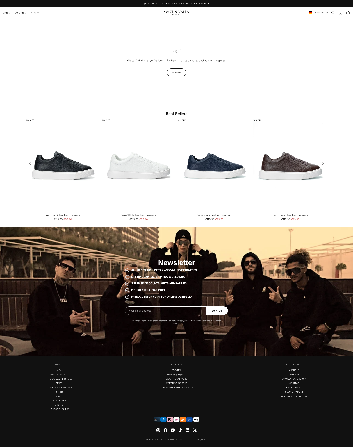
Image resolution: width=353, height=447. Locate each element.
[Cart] (348, 13)
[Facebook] (165, 430)
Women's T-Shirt (176, 374)
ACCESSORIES (59, 400)
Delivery (294, 374)
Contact (294, 383)
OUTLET (35, 13)
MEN (5, 13)
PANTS (59, 383)
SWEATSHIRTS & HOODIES (59, 387)
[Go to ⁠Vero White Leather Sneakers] (138, 166)
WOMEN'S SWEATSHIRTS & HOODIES (176, 387)
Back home (176, 72)
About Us (294, 370)
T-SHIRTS (58, 392)
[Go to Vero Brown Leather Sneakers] (290, 166)
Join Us (217, 310)
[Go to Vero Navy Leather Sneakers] (214, 166)
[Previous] (29, 163)
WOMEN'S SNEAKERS (176, 379)
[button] (333, 13)
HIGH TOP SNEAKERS (59, 409)
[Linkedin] (187, 430)
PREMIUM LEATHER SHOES (59, 379)
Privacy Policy (294, 387)
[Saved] (340, 13)
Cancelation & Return (294, 379)
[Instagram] (158, 430)
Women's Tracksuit (176, 383)
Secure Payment (294, 392)
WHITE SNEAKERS (59, 374)
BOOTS (59, 396)
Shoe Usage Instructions (294, 396)
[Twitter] (195, 430)
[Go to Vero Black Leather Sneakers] (63, 166)
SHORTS (59, 405)
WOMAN (19, 13)
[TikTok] (180, 430)
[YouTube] (173, 430)
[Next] (324, 163)
